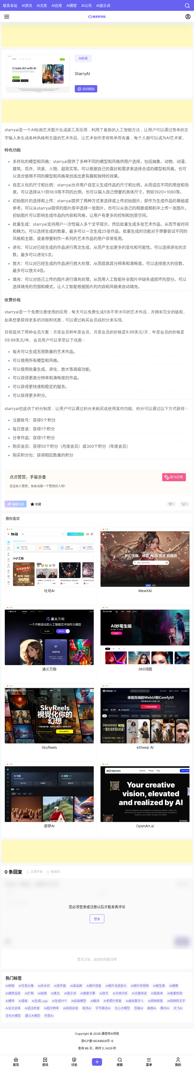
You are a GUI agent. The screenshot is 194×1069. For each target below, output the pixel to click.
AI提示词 (70, 993)
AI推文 (55, 993)
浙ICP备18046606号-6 (97, 1041)
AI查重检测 (174, 993)
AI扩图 (29, 993)
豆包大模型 (13, 1016)
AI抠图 (42, 993)
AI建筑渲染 (13, 993)
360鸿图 (145, 669)
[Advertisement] (97, 35)
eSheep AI (145, 747)
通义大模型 (32, 1016)
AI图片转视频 (140, 986)
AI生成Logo (40, 1001)
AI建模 (173, 986)
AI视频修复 (155, 1001)
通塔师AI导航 (110, 1034)
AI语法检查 (32, 1008)
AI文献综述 (139, 993)
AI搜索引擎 (87, 993)
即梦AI (49, 826)
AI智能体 (157, 993)
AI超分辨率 (51, 1008)
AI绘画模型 (78, 1001)
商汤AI (86, 1008)
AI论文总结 (13, 1008)
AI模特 (10, 1001)
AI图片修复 (93, 986)
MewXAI (145, 591)
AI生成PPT (59, 1001)
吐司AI (49, 591)
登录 (97, 919)
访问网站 (88, 89)
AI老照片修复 (113, 1001)
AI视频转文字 (176, 1001)
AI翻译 (94, 1001)
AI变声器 (60, 986)
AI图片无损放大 (116, 986)
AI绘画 (83, 58)
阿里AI (48, 1016)
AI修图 (10, 986)
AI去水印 (44, 986)
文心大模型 (122, 1008)
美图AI (151, 1008)
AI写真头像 (26, 986)
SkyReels (49, 747)
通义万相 (49, 669)
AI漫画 (23, 1001)
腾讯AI (164, 1008)
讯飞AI (178, 1008)
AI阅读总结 (70, 1008)
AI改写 (104, 993)
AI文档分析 (120, 993)
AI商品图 (76, 986)
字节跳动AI (102, 1008)
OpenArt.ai (145, 826)
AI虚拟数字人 (135, 1001)
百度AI (138, 1008)
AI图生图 (159, 986)
